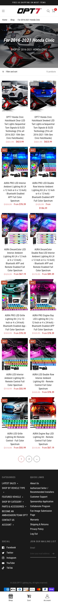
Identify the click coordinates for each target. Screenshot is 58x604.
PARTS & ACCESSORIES (13, 506)
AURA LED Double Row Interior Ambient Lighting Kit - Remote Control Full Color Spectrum (43, 381)
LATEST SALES (9, 483)
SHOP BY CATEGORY (11, 501)
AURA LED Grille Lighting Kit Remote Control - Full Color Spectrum (15, 439)
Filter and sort (11, 71)
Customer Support (38, 496)
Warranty (34, 519)
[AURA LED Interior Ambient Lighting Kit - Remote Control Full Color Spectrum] (15, 354)
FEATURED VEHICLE (11, 496)
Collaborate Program (40, 506)
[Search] (48, 11)
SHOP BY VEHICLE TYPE (13, 488)
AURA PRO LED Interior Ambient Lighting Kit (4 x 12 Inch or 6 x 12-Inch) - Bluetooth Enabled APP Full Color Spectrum (14, 192)
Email (32, 548)
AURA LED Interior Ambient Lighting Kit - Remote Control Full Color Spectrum (14, 379)
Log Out (34, 533)
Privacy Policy (37, 529)
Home (4, 20)
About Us (34, 483)
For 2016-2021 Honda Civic (29, 20)
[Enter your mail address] (53, 553)
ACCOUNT (6, 524)
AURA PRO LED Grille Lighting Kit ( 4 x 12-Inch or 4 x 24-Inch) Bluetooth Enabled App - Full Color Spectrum (14, 322)
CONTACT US (8, 520)
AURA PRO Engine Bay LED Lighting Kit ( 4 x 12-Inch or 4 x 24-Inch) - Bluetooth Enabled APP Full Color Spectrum (43, 322)
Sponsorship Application (41, 501)
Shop (12, 20)
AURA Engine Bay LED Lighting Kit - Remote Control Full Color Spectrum (43, 439)
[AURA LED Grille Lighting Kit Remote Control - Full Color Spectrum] (15, 413)
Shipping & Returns (39, 524)
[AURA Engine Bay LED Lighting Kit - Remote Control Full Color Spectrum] (43, 413)
